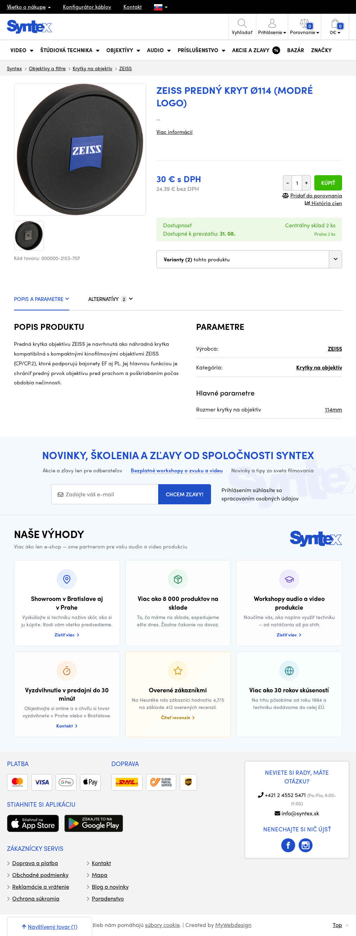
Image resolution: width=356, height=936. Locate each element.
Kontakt (132, 6)
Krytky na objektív (92, 68)
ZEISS (125, 68)
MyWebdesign (233, 925)
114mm (333, 409)
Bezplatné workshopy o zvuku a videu (177, 470)
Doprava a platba (35, 863)
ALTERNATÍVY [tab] (106, 299)
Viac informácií (174, 132)
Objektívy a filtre (47, 68)
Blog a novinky (110, 886)
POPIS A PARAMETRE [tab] (38, 299)
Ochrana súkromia (35, 898)
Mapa (99, 875)
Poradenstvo (108, 898)
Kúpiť (328, 183)
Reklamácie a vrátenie (40, 886)
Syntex (14, 68)
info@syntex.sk (300, 813)
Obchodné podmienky (40, 875)
